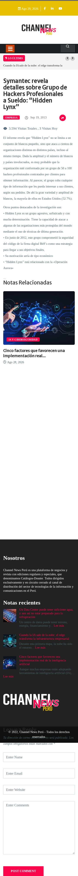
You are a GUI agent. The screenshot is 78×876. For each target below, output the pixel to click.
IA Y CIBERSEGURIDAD (23, 339)
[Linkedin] (52, 8)
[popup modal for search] (68, 48)
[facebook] (45, 8)
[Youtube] (60, 8)
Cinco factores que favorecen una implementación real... (34, 353)
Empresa (11, 117)
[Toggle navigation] (10, 48)
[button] (67, 58)
